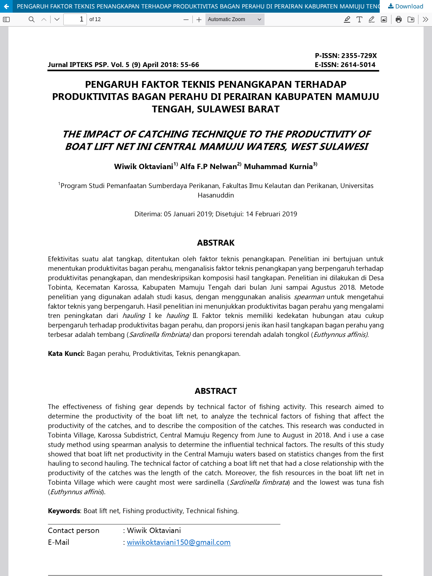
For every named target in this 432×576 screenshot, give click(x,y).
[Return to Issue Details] (6, 6)
